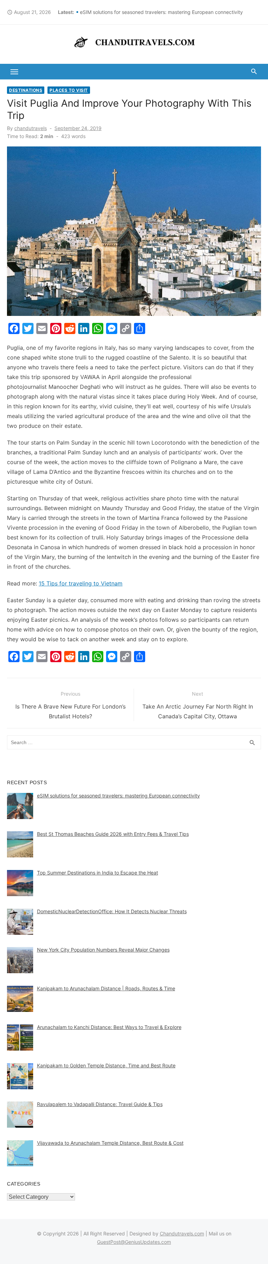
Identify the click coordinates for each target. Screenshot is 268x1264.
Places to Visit (69, 90)
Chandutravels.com (182, 1233)
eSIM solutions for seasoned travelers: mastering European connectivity (161, 12)
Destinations (25, 90)
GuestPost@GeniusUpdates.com (134, 1242)
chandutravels (30, 128)
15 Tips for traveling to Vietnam (80, 583)
